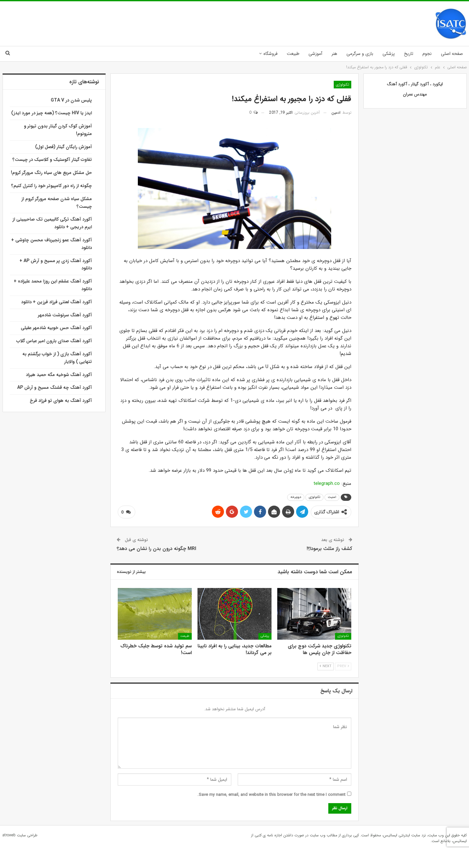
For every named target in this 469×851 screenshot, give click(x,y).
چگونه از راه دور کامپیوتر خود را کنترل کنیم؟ (51, 185)
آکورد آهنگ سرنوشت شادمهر (65, 315)
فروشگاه (271, 53)
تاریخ (408, 53)
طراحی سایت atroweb (20, 835)
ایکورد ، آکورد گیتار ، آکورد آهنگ (415, 84)
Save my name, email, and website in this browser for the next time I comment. (271, 794)
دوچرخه (295, 497)
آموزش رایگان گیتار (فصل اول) (63, 146)
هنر (334, 53)
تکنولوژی (342, 84)
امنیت (332, 497)
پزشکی (389, 53)
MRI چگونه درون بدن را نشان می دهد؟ (156, 549)
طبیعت (293, 53)
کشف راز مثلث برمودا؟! (329, 549)
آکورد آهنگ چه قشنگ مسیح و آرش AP (54, 387)
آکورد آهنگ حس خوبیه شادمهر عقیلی (56, 327)
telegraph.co (326, 483)
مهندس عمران (415, 94)
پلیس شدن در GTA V (71, 100)
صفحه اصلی (452, 53)
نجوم (427, 53)
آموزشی (315, 53)
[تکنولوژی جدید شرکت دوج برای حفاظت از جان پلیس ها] (314, 614)
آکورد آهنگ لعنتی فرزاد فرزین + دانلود (56, 301)
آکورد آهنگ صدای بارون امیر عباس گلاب (54, 340)
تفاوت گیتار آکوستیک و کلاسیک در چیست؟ (52, 159)
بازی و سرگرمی (359, 53)
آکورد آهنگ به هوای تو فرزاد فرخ (61, 400)
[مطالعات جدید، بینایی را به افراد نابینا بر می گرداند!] (234, 614)
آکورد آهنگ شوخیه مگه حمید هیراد (59, 374)
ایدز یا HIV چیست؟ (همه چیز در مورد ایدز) (51, 113)
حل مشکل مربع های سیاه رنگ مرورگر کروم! (51, 172)
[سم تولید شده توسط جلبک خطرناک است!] (155, 614)
